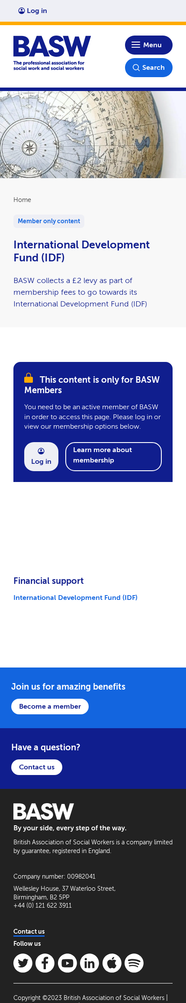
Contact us (37, 767)
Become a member (50, 706)
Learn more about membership (102, 455)
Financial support (48, 581)
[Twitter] (22, 963)
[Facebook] (45, 963)
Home (22, 200)
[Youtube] (67, 963)
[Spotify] (134, 963)
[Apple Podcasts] (112, 963)
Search (153, 67)
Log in (37, 11)
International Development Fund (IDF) (75, 597)
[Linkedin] (89, 963)
